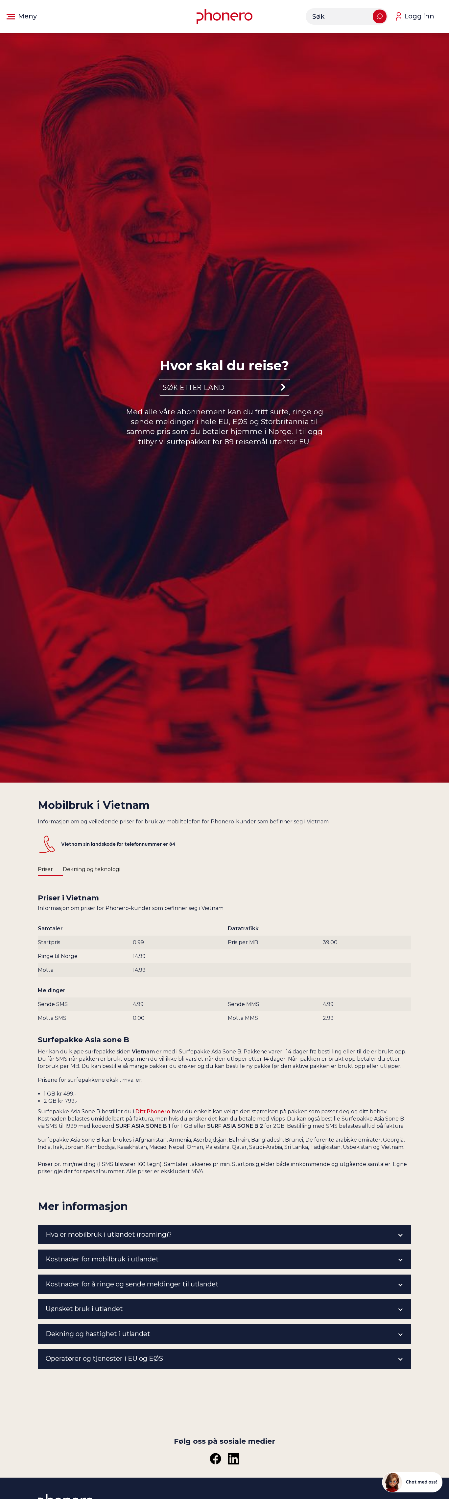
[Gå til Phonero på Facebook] (215, 1458)
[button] (22, 16)
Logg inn (419, 16)
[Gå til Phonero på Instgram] (233, 1458)
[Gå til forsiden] (224, 16)
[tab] (50, 870)
